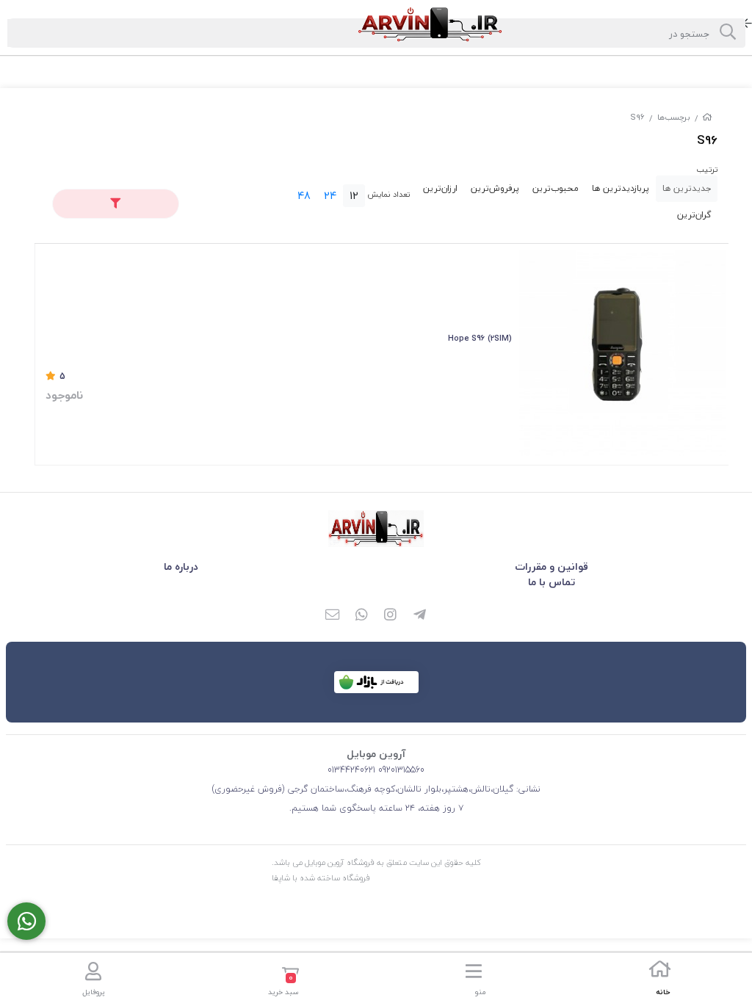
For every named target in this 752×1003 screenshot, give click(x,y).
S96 (637, 117)
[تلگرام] (420, 616)
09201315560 (399, 770)
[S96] (376, 528)
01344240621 (351, 770)
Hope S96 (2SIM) (480, 338)
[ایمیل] (332, 616)
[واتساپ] (361, 616)
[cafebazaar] (376, 682)
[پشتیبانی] (26, 921)
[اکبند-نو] (622, 353)
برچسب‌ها (673, 117)
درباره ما (181, 566)
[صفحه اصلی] (707, 117)
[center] (727, 33)
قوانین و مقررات (551, 566)
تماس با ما (551, 582)
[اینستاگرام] (391, 616)
